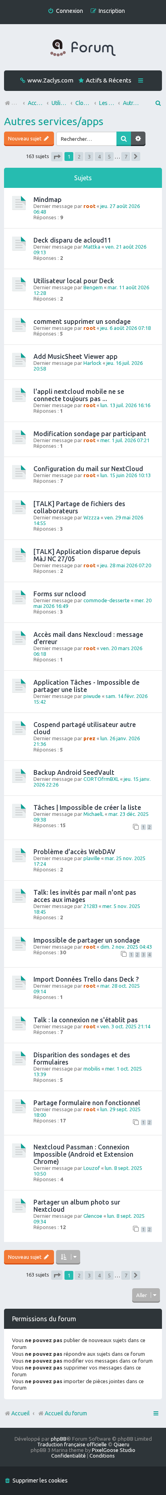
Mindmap (47, 199)
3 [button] (89, 156)
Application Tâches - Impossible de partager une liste (86, 686)
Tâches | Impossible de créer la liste (87, 807)
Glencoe (92, 1216)
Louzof (91, 1168)
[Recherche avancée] (138, 139)
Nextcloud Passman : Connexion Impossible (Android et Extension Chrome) (83, 1154)
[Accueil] (83, 48)
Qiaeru (121, 1444)
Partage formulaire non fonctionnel (86, 1102)
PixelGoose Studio (113, 1450)
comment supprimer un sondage (82, 321)
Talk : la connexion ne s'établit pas (85, 1019)
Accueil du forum (66, 1413)
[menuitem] (65, 11)
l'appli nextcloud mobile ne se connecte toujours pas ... (78, 395)
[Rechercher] (123, 139)
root (89, 206)
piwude (92, 696)
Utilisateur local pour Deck (73, 280)
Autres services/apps (54, 121)
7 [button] (125, 156)
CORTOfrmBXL (101, 779)
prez (89, 738)
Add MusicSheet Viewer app (75, 356)
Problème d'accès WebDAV (74, 851)
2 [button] (79, 156)
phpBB (58, 1438)
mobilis (91, 1068)
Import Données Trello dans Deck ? (86, 979)
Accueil (20, 1413)
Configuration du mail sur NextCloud (88, 468)
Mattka (91, 246)
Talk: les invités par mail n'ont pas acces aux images (84, 896)
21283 (90, 906)
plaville (91, 858)
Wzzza (91, 517)
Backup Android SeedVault (73, 772)
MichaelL (93, 814)
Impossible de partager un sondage (86, 940)
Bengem (93, 287)
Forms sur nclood (59, 593)
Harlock (92, 363)
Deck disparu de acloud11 (72, 240)
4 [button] (99, 156)
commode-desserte (106, 600)
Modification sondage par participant (89, 433)
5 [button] (109, 156)
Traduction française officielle (72, 1444)
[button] (56, 156)
